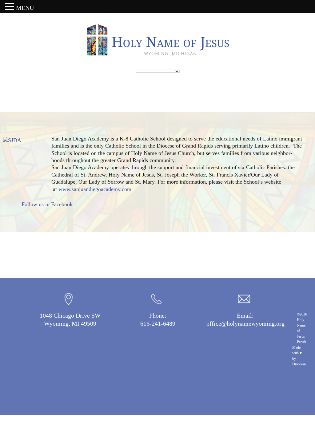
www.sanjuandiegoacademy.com (94, 189)
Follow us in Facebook (47, 204)
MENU (25, 7)
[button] (10, 7)
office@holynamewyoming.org (245, 323)
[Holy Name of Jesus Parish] (157, 40)
